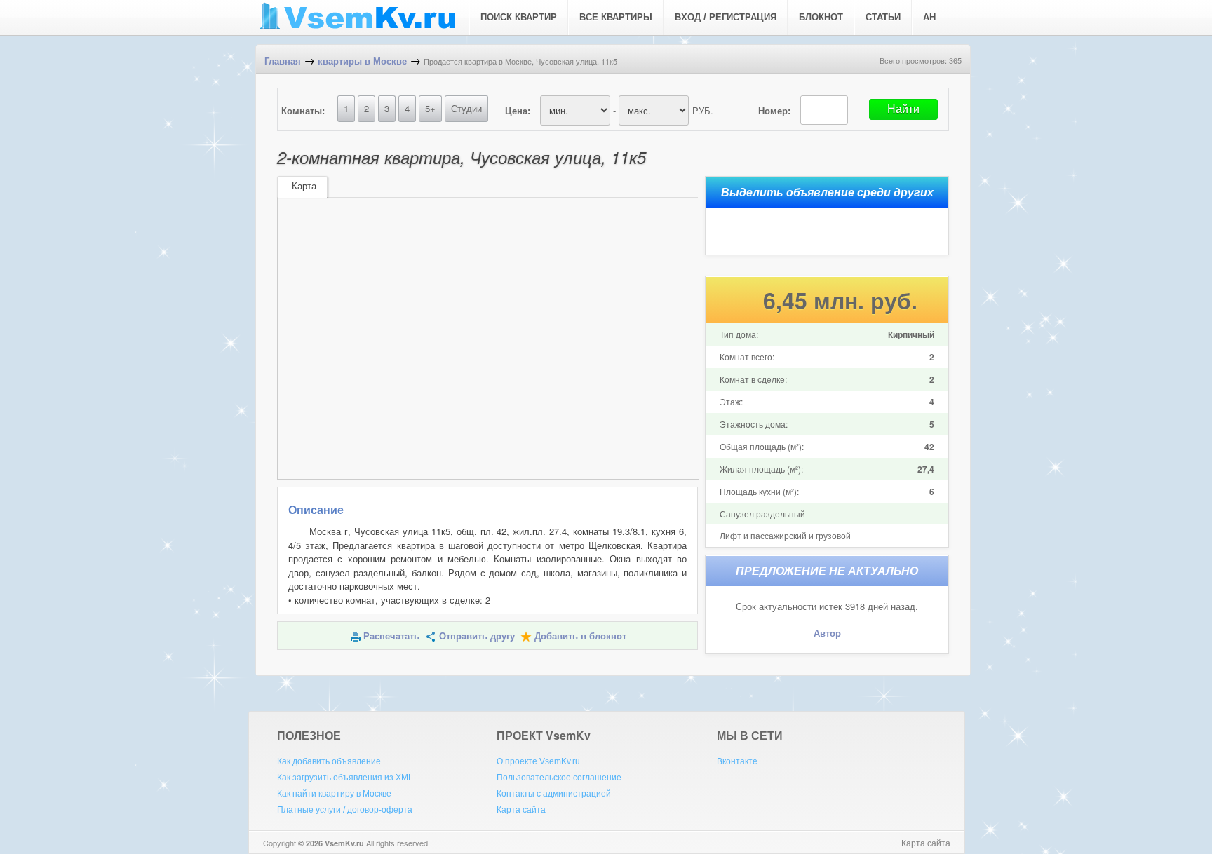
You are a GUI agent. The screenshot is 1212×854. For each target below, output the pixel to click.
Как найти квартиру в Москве (334, 794)
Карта (304, 186)
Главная (282, 61)
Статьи (883, 17)
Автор (827, 633)
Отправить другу (477, 636)
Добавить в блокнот (580, 636)
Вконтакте (737, 761)
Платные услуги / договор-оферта (344, 810)
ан (929, 17)
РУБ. (702, 110)
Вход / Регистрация (725, 17)
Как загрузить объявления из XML (345, 777)
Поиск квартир (518, 17)
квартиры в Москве (362, 61)
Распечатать (391, 636)
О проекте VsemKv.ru (538, 761)
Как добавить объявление (329, 761)
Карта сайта (521, 810)
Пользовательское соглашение (559, 777)
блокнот (821, 17)
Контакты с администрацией (554, 794)
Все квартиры (615, 17)
